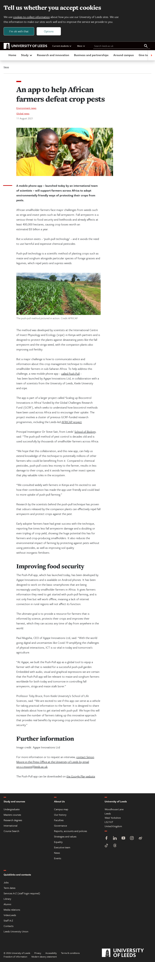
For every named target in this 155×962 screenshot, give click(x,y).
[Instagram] (131, 838)
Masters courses (12, 815)
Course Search (11, 831)
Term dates (9, 888)
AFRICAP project (71, 422)
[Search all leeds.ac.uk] (146, 46)
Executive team (62, 847)
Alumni (7, 904)
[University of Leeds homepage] (25, 46)
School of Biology (85, 432)
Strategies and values (65, 836)
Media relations (12, 910)
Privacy (37, 953)
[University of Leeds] (126, 953)
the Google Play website (80, 776)
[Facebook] (106, 838)
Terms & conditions (70, 953)
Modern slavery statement (44, 956)
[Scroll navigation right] (151, 55)
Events (57, 858)
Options (49, 31)
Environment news (26, 108)
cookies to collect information (31, 17)
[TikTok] (106, 846)
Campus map (61, 809)
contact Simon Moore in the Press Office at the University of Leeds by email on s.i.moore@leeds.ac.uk (55, 762)
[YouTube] (123, 838)
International (10, 825)
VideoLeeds (10, 915)
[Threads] (114, 846)
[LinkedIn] (114, 838)
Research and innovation (53, 55)
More (79, 45)
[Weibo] (140, 838)
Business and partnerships (91, 55)
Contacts (8, 926)
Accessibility (51, 953)
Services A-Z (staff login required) (22, 893)
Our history (60, 815)
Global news (22, 113)
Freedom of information (15, 956)
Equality (58, 842)
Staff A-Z (8, 920)
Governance (60, 825)
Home (12, 55)
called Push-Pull (70, 373)
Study (24, 55)
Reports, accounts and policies (70, 831)
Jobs (6, 882)
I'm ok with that (19, 31)
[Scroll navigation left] (3, 55)
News (6, 67)
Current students (60, 45)
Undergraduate (12, 809)
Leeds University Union (16, 931)
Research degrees (13, 820)
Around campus (123, 55)
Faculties (59, 820)
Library (7, 899)
